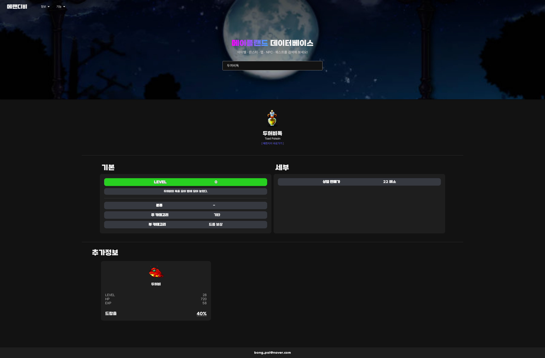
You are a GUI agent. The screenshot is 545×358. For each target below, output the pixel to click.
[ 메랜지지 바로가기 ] (272, 143)
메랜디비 (17, 7)
